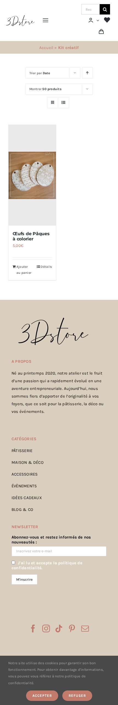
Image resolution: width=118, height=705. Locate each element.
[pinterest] (72, 628)
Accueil (46, 47)
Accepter (42, 696)
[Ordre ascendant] (87, 73)
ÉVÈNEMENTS (24, 486)
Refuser (77, 696)
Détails (46, 267)
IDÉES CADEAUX (27, 497)
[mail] (85, 628)
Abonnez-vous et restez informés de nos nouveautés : (51, 540)
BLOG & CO (22, 509)
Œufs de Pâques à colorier (31, 236)
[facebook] (33, 628)
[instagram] (46, 628)
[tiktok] (58, 628)
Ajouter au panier (23, 270)
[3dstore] (20, 16)
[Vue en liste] (63, 102)
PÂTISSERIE (22, 450)
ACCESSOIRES (25, 474)
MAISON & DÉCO (28, 462)
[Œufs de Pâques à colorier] (32, 175)
